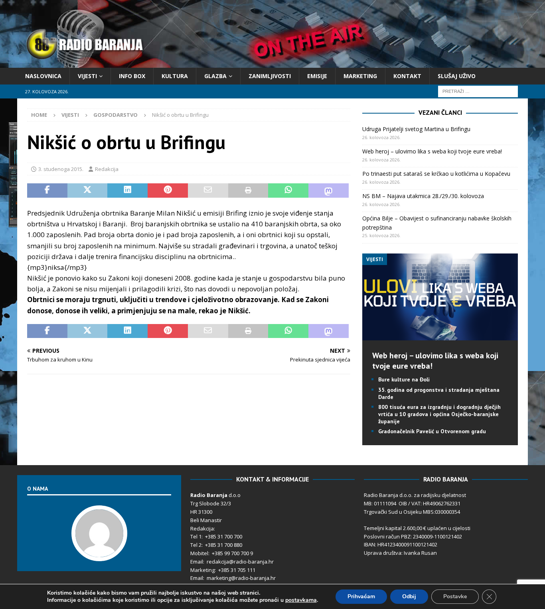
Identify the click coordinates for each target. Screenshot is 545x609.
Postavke (455, 596)
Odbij (409, 596)
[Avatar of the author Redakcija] (99, 552)
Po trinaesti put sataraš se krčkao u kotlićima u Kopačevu (436, 173)
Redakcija (106, 169)
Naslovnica (43, 76)
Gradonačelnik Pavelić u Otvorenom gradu (432, 431)
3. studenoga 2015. (60, 169)
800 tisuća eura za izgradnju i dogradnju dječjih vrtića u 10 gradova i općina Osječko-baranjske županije (439, 414)
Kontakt (407, 76)
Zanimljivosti (270, 76)
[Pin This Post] (168, 190)
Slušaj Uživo (457, 76)
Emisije (317, 76)
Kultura (175, 76)
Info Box (132, 76)
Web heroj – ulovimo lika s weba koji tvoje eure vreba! (432, 151)
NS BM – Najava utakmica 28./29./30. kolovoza (423, 196)
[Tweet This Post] (87, 190)
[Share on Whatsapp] (288, 190)
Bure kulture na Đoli (404, 379)
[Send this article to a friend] (208, 190)
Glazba (215, 76)
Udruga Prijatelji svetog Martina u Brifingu (416, 129)
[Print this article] (248, 190)
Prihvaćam (361, 596)
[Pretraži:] (478, 91)
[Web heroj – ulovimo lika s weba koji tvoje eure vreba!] (439, 336)
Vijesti (87, 76)
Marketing (360, 76)
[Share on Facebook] (47, 190)
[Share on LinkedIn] (127, 190)
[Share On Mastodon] (328, 190)
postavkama (301, 600)
